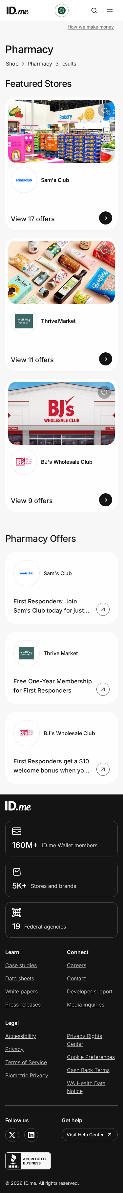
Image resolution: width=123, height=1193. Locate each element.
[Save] (104, 110)
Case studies (21, 965)
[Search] (94, 10)
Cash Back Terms (88, 1070)
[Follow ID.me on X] (12, 1135)
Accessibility (20, 1036)
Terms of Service (26, 1062)
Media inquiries (85, 1004)
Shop (12, 63)
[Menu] (109, 10)
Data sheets (19, 978)
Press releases (23, 1004)
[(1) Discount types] (62, 10)
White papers (21, 991)
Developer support (90, 991)
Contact (76, 978)
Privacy (14, 1049)
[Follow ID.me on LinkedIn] (31, 1135)
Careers (76, 965)
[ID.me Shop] (22, 10)
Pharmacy (40, 63)
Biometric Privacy (26, 1075)
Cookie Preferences (91, 1057)
